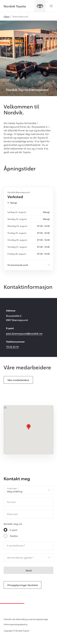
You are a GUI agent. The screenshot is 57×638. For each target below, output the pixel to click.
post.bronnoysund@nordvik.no (24, 333)
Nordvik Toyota (15, 6)
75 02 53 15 (12, 346)
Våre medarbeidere (18, 380)
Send (28, 570)
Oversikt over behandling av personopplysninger (26, 619)
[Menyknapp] (51, 6)
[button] (29, 427)
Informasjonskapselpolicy (15, 624)
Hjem (7, 16)
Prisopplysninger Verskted (22, 585)
